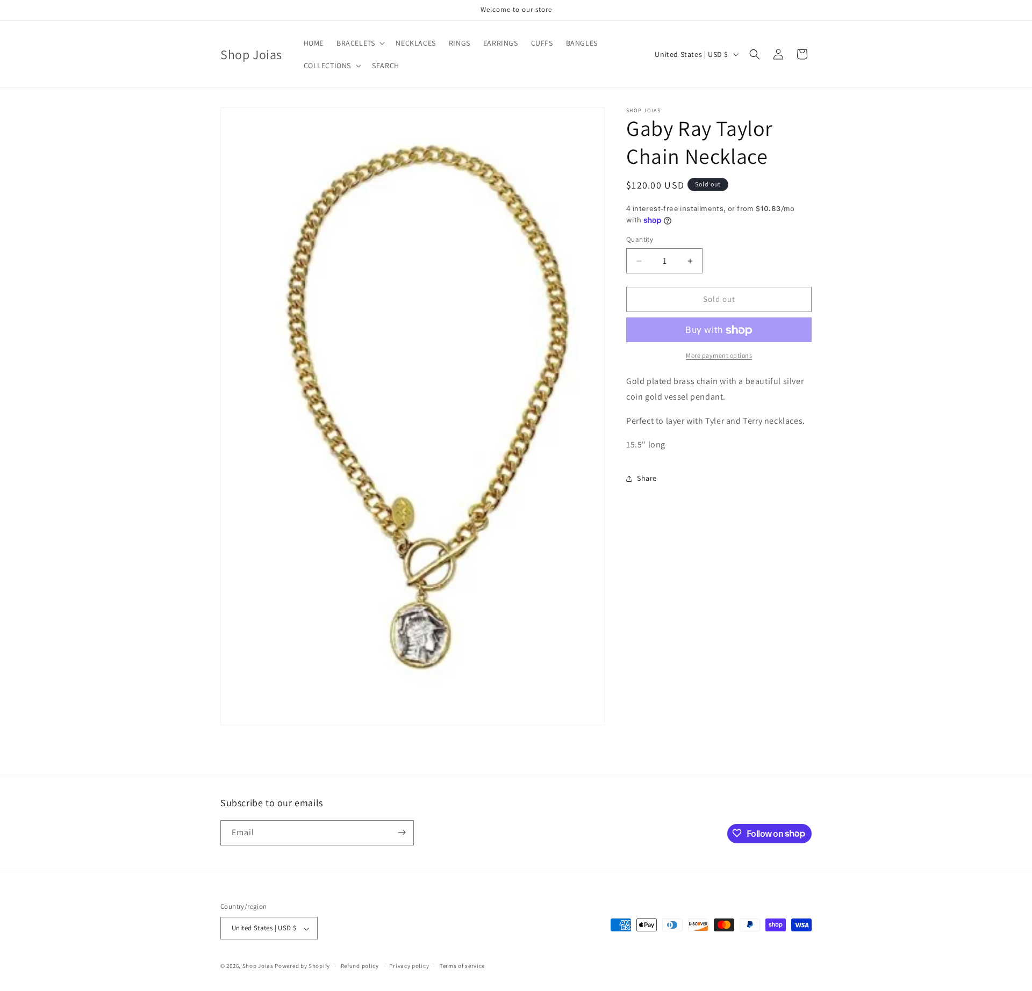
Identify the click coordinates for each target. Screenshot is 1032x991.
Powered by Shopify (302, 966)
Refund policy (360, 966)
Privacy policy (409, 966)
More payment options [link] (719, 356)
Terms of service (462, 966)
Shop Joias (258, 966)
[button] (359, 43)
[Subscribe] (401, 832)
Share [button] (647, 478)
